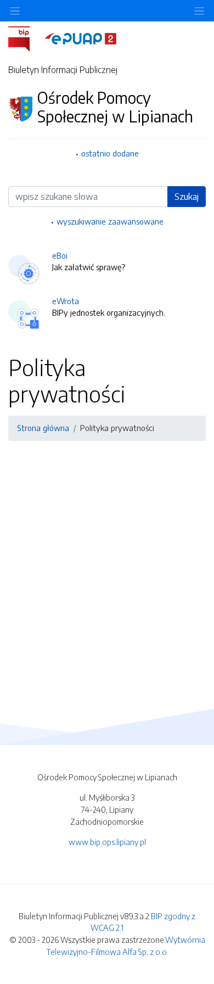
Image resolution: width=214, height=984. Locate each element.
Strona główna (43, 428)
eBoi (59, 255)
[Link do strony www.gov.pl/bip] (25, 38)
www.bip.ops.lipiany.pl (107, 842)
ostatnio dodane (110, 153)
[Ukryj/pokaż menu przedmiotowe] (15, 10)
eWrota (65, 301)
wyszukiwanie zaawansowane (110, 221)
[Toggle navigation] (199, 10)
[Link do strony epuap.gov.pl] (80, 38)
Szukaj (186, 196)
